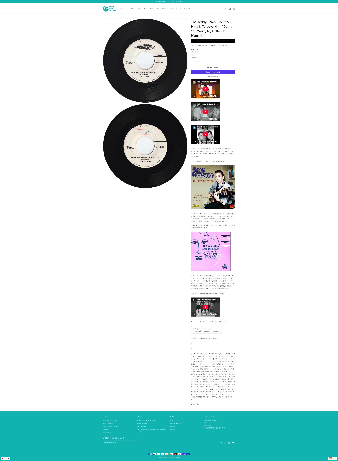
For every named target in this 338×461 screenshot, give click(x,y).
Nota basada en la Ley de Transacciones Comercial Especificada (151, 431)
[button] (226, 9)
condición (106, 429)
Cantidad (193, 57)
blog (171, 420)
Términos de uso (141, 426)
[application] (213, 41)
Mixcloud (172, 426)
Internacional (107, 432)
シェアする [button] (196, 404)
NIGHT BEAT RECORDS (166, 457)
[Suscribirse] (133, 443)
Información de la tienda (110, 420)
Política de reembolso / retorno (146, 420)
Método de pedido (108, 423)
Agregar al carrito (213, 67)
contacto (172, 429)
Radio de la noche (175, 423)
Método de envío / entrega (110, 426)
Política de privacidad (143, 423)
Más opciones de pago (213, 76)
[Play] (193, 41)
